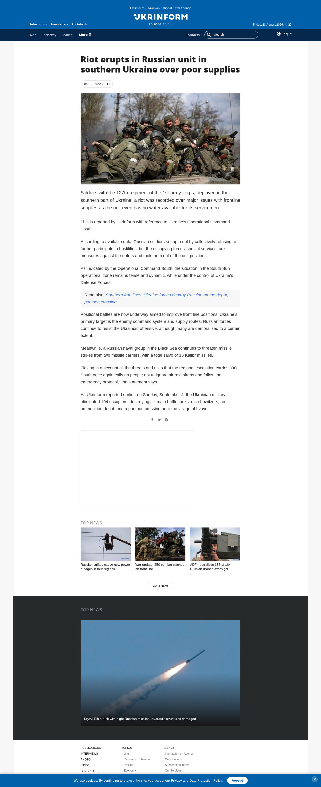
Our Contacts (173, 759)
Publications (91, 747)
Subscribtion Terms (177, 765)
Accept (237, 780)
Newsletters (59, 24)
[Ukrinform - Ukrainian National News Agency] (160, 16)
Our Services (173, 770)
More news (160, 585)
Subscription (38, 24)
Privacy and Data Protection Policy (196, 780)
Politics (128, 765)
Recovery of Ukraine (137, 759)
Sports (67, 35)
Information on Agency (179, 753)
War (32, 35)
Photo (85, 759)
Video (85, 765)
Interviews (89, 753)
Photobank (79, 24)
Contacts (193, 35)
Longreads (89, 771)
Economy (49, 35)
